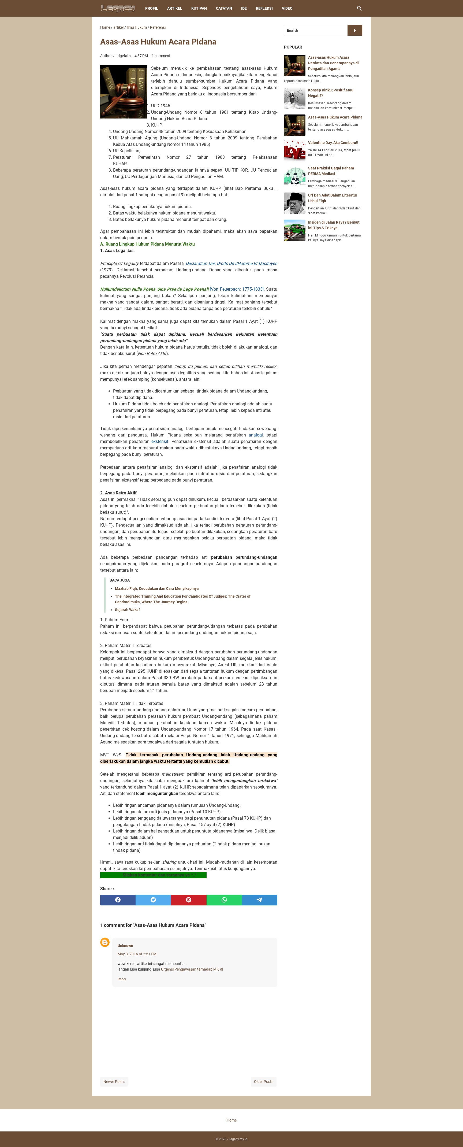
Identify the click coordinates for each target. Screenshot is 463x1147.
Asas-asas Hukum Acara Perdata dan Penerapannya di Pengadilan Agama (333, 63)
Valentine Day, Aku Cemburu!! (333, 142)
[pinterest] (188, 900)
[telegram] (259, 900)
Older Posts (263, 1081)
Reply (122, 979)
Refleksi (264, 8)
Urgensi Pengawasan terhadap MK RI (192, 969)
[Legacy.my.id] (117, 8)
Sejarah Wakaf (127, 610)
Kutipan (199, 8)
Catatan (224, 8)
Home (232, 1120)
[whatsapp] (224, 900)
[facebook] (118, 900)
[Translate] (355, 30)
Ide (244, 8)
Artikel (174, 8)
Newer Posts (114, 1081)
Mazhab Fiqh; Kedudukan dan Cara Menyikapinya (157, 588)
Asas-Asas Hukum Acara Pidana (335, 117)
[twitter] (153, 900)
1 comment (161, 56)
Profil (151, 8)
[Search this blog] (359, 8)
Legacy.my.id (238, 1139)
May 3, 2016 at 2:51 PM (137, 954)
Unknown (125, 946)
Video (287, 8)
